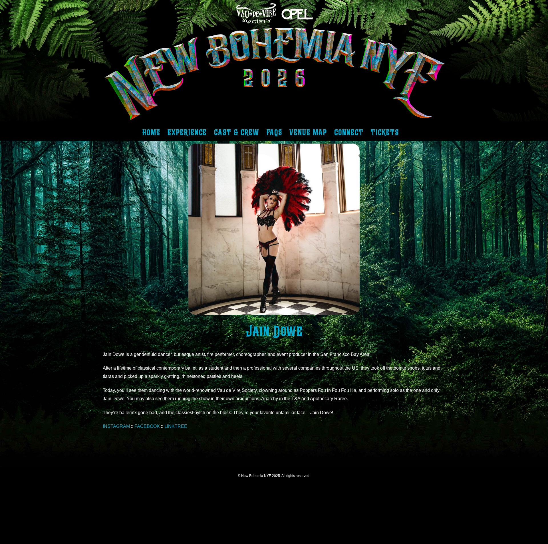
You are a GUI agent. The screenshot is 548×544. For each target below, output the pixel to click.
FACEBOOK (147, 426)
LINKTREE (175, 426)
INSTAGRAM (116, 426)
